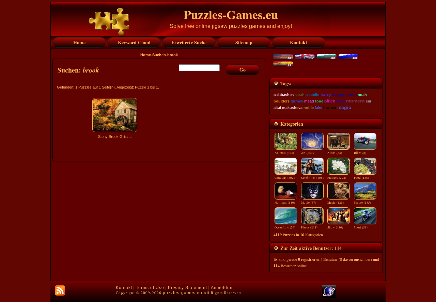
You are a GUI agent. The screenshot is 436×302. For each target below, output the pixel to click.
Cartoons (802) (285, 178)
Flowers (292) (336, 178)
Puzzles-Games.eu (231, 14)
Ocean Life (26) (285, 227)
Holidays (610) (285, 203)
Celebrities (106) (312, 178)
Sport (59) (361, 227)
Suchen (159, 55)
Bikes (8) (360, 153)
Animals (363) (284, 153)
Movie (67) (308, 203)
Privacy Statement (187, 287)
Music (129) (335, 203)
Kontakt (124, 287)
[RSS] (59, 290)
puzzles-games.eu (182, 292)
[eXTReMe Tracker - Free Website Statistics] (329, 296)
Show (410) (335, 227)
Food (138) (361, 178)
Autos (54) (334, 153)
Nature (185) (362, 203)
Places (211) (309, 227)
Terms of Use (150, 287)
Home (145, 55)
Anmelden (222, 287)
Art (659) (307, 153)
